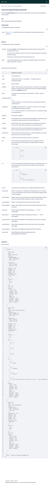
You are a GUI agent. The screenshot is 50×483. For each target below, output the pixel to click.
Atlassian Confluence (32, 482)
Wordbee (12, 480)
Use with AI (44, 6)
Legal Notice (7, 480)
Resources (9, 6)
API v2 (5, 6)
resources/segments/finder (17, 6)
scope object (10, 32)
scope (13, 110)
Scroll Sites (26, 482)
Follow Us (16, 480)
